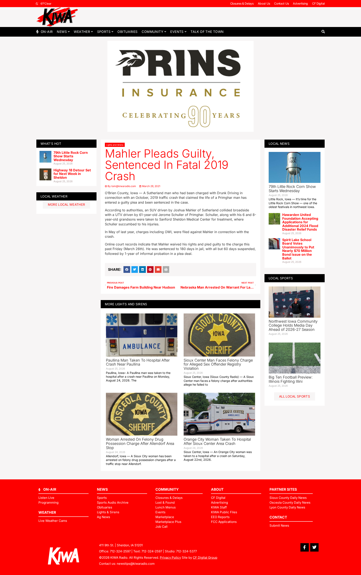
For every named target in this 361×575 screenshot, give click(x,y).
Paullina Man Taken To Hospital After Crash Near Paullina (138, 362)
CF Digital (318, 3)
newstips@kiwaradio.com (136, 564)
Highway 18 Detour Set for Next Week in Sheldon (72, 174)
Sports (104, 32)
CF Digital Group (205, 558)
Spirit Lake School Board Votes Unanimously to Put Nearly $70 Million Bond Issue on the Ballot (298, 249)
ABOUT (217, 489)
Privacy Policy (170, 558)
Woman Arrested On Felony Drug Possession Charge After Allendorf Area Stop (140, 443)
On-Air (47, 32)
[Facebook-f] (304, 547)
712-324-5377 (186, 551)
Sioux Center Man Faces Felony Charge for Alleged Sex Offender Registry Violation (218, 364)
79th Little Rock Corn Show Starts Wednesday (70, 156)
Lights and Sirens (114, 145)
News (62, 32)
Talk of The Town (207, 32)
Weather (82, 32)
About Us (264, 3)
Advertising (300, 3)
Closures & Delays (242, 3)
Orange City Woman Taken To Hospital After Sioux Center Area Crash (217, 441)
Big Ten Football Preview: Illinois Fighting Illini (291, 379)
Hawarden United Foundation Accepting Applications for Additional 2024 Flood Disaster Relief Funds (300, 222)
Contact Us (281, 3)
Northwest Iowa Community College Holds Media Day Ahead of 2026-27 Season (293, 325)
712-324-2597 (120, 551)
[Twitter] (314, 547)
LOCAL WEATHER (54, 196)
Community (152, 32)
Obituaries (127, 32)
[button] (323, 31)
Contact (278, 517)
